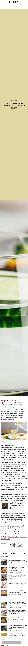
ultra (21, 544)
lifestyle (17, 543)
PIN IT (15, 431)
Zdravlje (16, 100)
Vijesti (23, 503)
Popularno (19, 503)
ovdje (5, 639)
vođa (11, 546)
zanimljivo (15, 546)
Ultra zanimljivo (20, 545)
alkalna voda (12, 543)
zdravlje (20, 546)
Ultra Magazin (14, 107)
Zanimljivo (12, 100)
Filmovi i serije (13, 503)
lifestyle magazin (13, 544)
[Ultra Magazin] (14, 2)
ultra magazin (12, 545)
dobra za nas (17, 401)
